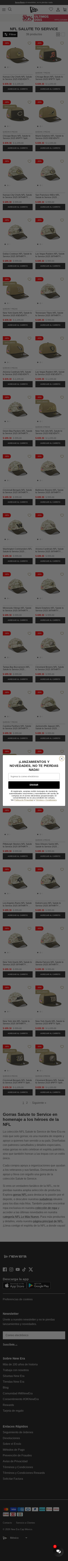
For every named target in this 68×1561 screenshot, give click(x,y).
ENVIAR (34, 785)
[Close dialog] (61, 758)
